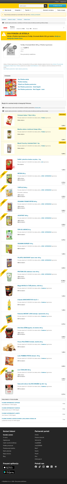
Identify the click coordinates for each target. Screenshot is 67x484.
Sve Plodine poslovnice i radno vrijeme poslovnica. (16, 69)
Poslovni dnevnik (39, 437)
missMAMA (38, 443)
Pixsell (36, 453)
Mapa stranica (7, 453)
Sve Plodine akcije (23, 79)
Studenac (43, 288)
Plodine (18, 65)
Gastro (37, 451)
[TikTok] (40, 467)
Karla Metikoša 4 (35, 65)
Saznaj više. (38, 107)
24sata (37, 435)
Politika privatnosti (8, 445)
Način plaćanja (7, 451)
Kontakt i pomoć (8, 435)
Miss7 (36, 448)
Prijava (57, 1)
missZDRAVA (38, 445)
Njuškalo (4, 19)
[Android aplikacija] (9, 472)
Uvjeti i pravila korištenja (9, 443)
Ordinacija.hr (38, 459)
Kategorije (17, 10)
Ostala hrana (27, 19)
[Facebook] (36, 467)
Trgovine (27, 10)
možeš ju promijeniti (35, 14)
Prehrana (19, 19)
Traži (45, 6)
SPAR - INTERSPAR (46, 176)
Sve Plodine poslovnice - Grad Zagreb (29, 87)
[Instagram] (43, 467)
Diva (36, 456)
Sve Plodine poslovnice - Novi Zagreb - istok (31, 89)
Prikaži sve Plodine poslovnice (27, 84)
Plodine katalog (22, 82)
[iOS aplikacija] (9, 467)
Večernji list (38, 440)
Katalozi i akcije (11, 19)
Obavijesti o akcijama (48, 10)
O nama (5, 437)
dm (42, 162)
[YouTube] (47, 467)
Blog (4, 456)
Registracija (63, 1)
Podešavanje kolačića (9, 448)
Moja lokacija (7, 10)
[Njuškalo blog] (56, 467)
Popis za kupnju (61, 10)
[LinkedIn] (52, 467)
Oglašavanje (6, 440)
